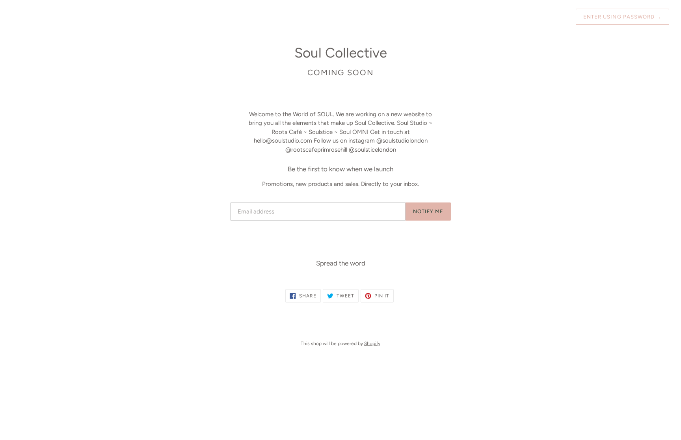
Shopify (372, 343)
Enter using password (622, 17)
